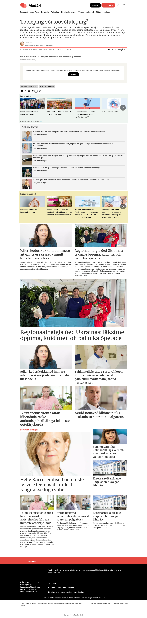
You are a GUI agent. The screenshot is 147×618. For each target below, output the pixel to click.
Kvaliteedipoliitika (67, 603)
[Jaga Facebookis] (109, 49)
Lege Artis (34, 12)
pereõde (43, 86)
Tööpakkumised (103, 12)
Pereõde (45, 12)
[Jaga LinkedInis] (115, 49)
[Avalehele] (55, 5)
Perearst (24, 12)
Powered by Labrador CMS (73, 615)
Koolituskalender (68, 12)
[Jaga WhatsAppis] (125, 49)
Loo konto (108, 5)
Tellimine (52, 583)
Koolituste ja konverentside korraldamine (66, 592)
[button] (24, 108)
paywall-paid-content (29, 86)
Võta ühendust (26, 603)
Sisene (95, 5)
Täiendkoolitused (86, 12)
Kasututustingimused (39, 603)
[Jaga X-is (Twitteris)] (112, 49)
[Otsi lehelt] (118, 5)
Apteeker (55, 12)
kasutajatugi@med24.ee (30, 587)
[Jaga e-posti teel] (118, 49)
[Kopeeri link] (121, 49)
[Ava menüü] (124, 5)
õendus (51, 86)
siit (41, 121)
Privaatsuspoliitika (54, 603)
